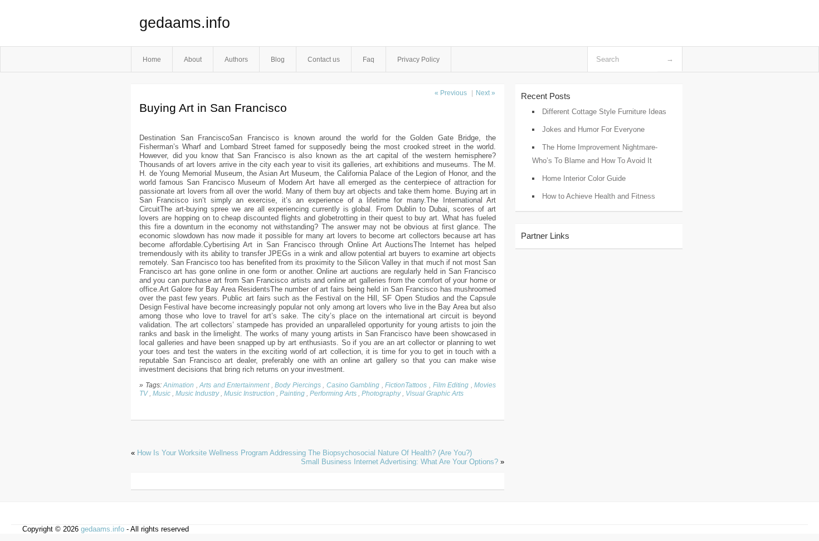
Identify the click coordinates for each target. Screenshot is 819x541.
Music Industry (197, 393)
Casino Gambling (353, 384)
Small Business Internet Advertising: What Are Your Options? (399, 462)
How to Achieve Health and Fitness (598, 196)
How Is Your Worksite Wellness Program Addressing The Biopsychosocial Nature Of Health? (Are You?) (304, 453)
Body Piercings (298, 384)
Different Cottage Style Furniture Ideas (604, 111)
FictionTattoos (406, 384)
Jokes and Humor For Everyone (593, 129)
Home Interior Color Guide (584, 178)
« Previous (451, 93)
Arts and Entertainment (234, 384)
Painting (292, 393)
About (193, 59)
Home (152, 59)
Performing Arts (333, 393)
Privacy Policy (418, 59)
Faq (368, 59)
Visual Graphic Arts (435, 393)
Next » (485, 93)
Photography (381, 393)
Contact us (324, 59)
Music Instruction (249, 393)
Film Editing (451, 384)
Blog (278, 59)
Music (161, 393)
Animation (178, 384)
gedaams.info (184, 22)
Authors (236, 59)
